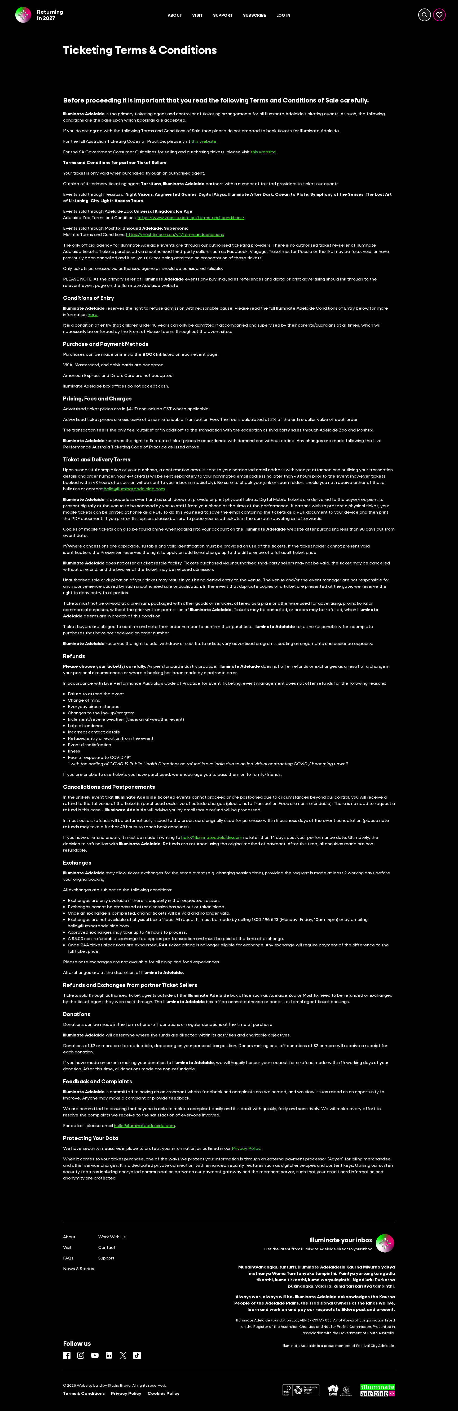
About (69, 1236)
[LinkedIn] (109, 1355)
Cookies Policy (163, 1393)
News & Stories (78, 1268)
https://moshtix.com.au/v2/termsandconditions (175, 234)
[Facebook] (67, 1355)
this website (204, 141)
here (93, 314)
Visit (67, 1247)
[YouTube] (95, 1355)
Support (106, 1258)
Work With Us (112, 1236)
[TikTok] (137, 1355)
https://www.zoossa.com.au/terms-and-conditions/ (191, 217)
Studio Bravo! (119, 1385)
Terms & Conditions (84, 1393)
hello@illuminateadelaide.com (134, 488)
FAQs (68, 1258)
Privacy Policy (246, 1148)
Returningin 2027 (50, 14)
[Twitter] (123, 1355)
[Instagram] (81, 1355)
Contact (107, 1247)
